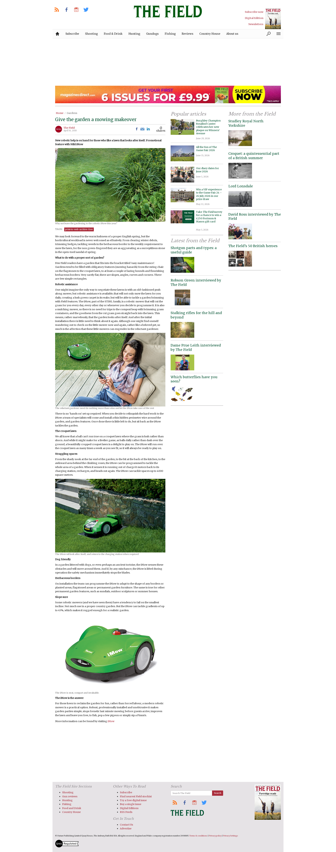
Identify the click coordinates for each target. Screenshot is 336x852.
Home (59, 113)
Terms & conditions (198, 836)
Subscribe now (254, 11)
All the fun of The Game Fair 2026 (206, 148)
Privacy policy (215, 836)
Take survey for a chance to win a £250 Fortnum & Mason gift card (209, 218)
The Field (69, 127)
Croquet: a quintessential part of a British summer (253, 155)
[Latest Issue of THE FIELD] (273, 18)
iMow (111, 721)
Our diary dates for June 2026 (207, 170)
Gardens (72, 113)
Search (217, 793)
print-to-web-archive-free (79, 229)
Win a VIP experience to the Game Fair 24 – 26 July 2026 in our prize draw (209, 194)
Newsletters (255, 24)
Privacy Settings (230, 836)
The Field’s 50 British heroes (253, 246)
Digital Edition (254, 18)
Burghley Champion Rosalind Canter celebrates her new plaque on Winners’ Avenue (208, 127)
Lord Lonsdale (240, 186)
